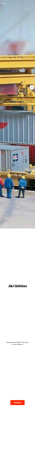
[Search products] (32, 87)
